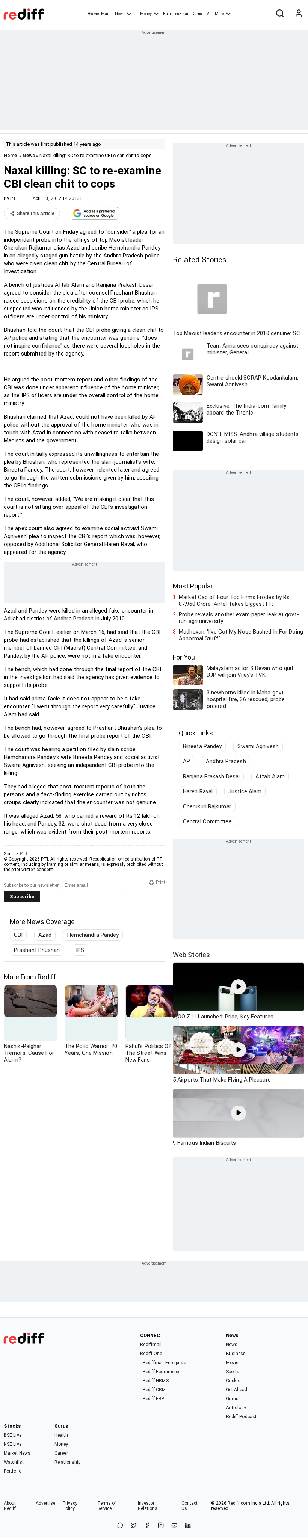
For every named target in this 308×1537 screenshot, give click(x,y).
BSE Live (12, 1435)
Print (160, 882)
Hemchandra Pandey (93, 935)
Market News (17, 1453)
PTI (13, 198)
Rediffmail (151, 1344)
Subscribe (22, 896)
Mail (105, 13)
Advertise (45, 1503)
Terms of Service (106, 1506)
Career (61, 1453)
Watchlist (14, 1462)
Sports (233, 1371)
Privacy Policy (70, 1506)
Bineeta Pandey (202, 746)
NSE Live (12, 1444)
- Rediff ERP (152, 1398)
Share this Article (35, 213)
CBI (18, 935)
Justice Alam (244, 791)
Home (93, 13)
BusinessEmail (176, 13)
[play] (238, 986)
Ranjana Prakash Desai (211, 776)
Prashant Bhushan (37, 950)
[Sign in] (298, 14)
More (219, 13)
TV (206, 13)
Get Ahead (237, 1389)
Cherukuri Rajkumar (207, 806)
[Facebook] (147, 1525)
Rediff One (151, 1353)
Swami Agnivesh (257, 746)
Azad (44, 935)
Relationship (67, 1462)
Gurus (196, 13)
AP (186, 761)
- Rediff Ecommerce (160, 1371)
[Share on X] (134, 1525)
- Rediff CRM (153, 1389)
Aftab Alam (270, 776)
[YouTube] (174, 1525)
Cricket (233, 1380)
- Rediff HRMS (154, 1380)
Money (146, 13)
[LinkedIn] (188, 1525)
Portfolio (12, 1471)
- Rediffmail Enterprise (163, 1362)
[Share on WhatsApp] (120, 1525)
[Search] (279, 14)
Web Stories (191, 955)
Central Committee (207, 821)
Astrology (236, 1407)
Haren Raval (198, 791)
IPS (80, 950)
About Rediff (10, 1506)
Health (61, 1435)
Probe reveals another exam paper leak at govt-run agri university (239, 618)
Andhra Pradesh (226, 761)
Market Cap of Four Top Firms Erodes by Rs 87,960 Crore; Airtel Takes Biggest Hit (234, 600)
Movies (233, 1362)
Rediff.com (239, 1503)
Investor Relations (148, 1506)
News (120, 13)
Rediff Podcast (241, 1416)
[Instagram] (161, 1525)
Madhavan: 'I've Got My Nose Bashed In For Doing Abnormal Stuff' (241, 635)
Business (236, 1353)
